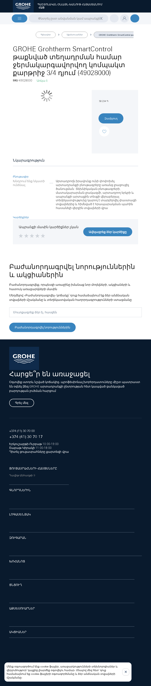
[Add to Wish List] (104, 128)
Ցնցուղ (15, 585)
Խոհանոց (17, 561)
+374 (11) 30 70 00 (22, 431)
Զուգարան (17, 538)
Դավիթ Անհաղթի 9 (22, 475)
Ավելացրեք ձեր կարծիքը (108, 232)
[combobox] (68, 18)
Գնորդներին (20, 490)
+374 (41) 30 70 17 (26, 437)
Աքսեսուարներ (75, 34)
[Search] (31, 18)
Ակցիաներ (18, 632)
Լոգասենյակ (20, 514)
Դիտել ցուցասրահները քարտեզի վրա (39, 451)
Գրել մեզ (21, 403)
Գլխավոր (46, 34)
